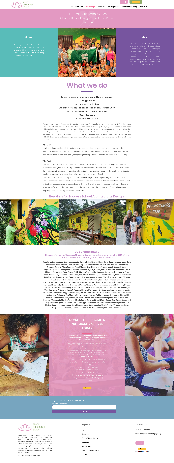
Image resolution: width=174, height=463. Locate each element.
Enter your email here (59, 403)
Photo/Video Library (90, 438)
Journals (85, 442)
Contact (85, 454)
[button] (136, 2)
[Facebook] (122, 2)
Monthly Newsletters (90, 450)
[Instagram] (126, 2)
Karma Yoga (86, 446)
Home (84, 430)
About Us (85, 434)
